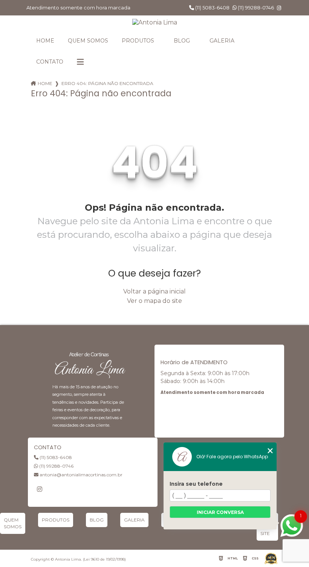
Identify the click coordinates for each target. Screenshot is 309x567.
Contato (49, 61)
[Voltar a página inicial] (154, 22)
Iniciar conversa (220, 512)
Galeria (222, 40)
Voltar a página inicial (154, 291)
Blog (182, 40)
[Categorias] (80, 62)
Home (45, 40)
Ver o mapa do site (154, 300)
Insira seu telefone (196, 484)
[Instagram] (279, 8)
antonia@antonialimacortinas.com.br (80, 474)
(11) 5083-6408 (211, 8)
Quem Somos (88, 40)
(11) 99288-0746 (255, 8)
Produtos (138, 40)
